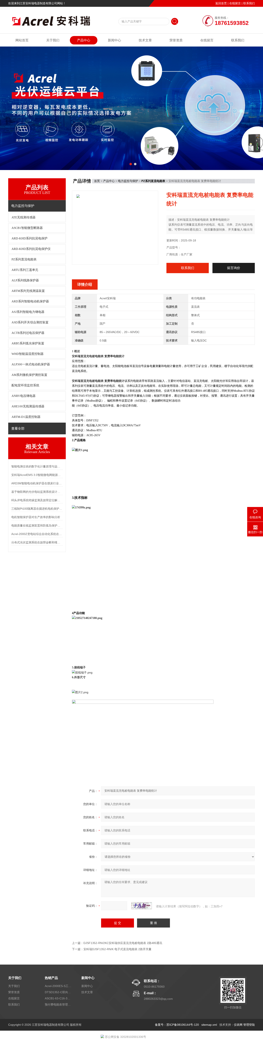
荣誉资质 (176, 40)
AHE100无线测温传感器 (28, 406)
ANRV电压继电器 (24, 395)
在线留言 (235, 3)
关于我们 (52, 40)
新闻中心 (114, 40)
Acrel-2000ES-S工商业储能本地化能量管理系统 (58, 986)
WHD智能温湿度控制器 (28, 353)
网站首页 (22, 40)
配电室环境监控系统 (25, 385)
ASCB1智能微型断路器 (27, 228)
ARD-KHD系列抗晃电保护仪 (31, 249)
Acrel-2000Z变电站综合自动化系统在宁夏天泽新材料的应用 (37, 534)
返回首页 (221, 3)
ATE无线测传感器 (24, 217)
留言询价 (233, 268)
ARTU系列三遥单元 (25, 270)
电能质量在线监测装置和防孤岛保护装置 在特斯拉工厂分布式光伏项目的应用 (37, 525)
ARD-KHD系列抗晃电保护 (29, 238)
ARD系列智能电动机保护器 (30, 301)
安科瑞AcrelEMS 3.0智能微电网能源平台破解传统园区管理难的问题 (37, 475)
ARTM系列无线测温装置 (28, 291)
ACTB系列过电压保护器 (28, 332)
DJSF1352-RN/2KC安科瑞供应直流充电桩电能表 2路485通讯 (122, 943)
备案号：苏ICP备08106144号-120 (177, 1024)
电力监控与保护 (128, 181)
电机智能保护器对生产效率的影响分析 (35, 517)
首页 (97, 181)
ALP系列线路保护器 (25, 280)
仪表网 (238, 1024)
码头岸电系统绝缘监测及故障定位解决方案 (37, 500)
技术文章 (145, 40)
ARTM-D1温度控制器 (26, 416)
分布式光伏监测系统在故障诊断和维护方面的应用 (37, 542)
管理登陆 (249, 1024)
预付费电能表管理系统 (58, 1004)
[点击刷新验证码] (141, 905)
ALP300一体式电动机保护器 (31, 364)
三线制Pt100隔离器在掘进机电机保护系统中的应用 (37, 508)
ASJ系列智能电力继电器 (28, 311)
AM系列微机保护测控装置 (29, 374)
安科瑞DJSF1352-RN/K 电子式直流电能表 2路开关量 (117, 949)
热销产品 (51, 978)
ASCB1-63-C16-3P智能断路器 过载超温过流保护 (58, 998)
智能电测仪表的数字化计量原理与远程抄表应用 (37, 466)
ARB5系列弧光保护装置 (28, 343)
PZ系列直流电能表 (24, 259)
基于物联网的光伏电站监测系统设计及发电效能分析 (37, 491)
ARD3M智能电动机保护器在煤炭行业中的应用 (37, 483)
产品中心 (83, 40)
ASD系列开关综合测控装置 (30, 322)
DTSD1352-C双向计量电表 (58, 992)
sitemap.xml (209, 1024)
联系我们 (249, 3)
